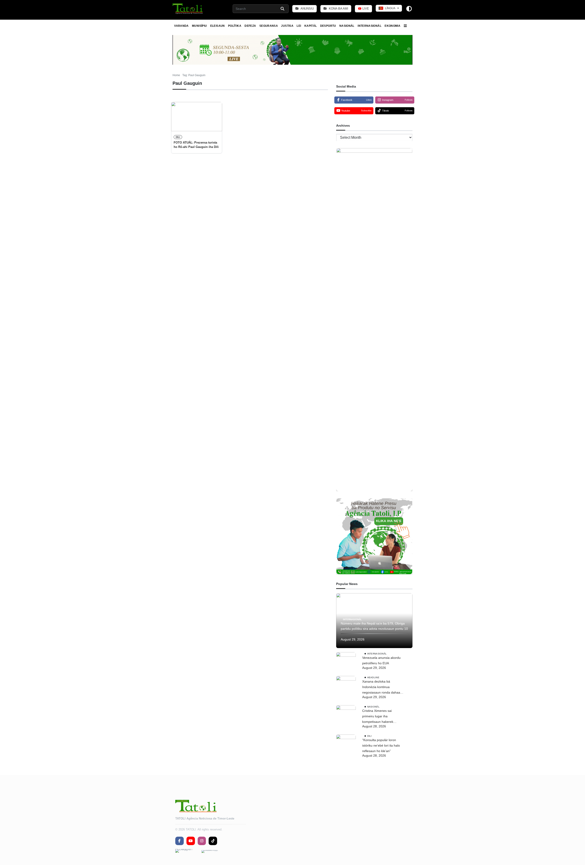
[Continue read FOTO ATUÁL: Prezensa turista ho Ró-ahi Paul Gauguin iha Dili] (196, 116)
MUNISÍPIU (199, 25)
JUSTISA (287, 25)
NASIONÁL (346, 25)
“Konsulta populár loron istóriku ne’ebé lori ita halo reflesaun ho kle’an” (381, 745)
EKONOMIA (392, 25)
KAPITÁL (310, 25)
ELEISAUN (217, 25)
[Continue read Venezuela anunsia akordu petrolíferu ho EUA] (346, 662)
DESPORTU (328, 25)
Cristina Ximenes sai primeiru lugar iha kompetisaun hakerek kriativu (377, 716)
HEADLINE (373, 677)
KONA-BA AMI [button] (338, 8)
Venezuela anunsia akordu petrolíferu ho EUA (381, 660)
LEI (299, 25)
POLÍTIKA (234, 25)
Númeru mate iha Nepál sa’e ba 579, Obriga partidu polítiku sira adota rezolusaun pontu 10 (374, 626)
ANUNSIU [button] (307, 8)
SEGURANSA (268, 25)
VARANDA (181, 25)
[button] (188, 9)
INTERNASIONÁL (369, 25)
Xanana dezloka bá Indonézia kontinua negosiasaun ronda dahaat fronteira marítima (381, 687)
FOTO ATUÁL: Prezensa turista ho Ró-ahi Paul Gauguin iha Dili (196, 144)
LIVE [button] (365, 8)
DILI (178, 137)
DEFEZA (250, 25)
